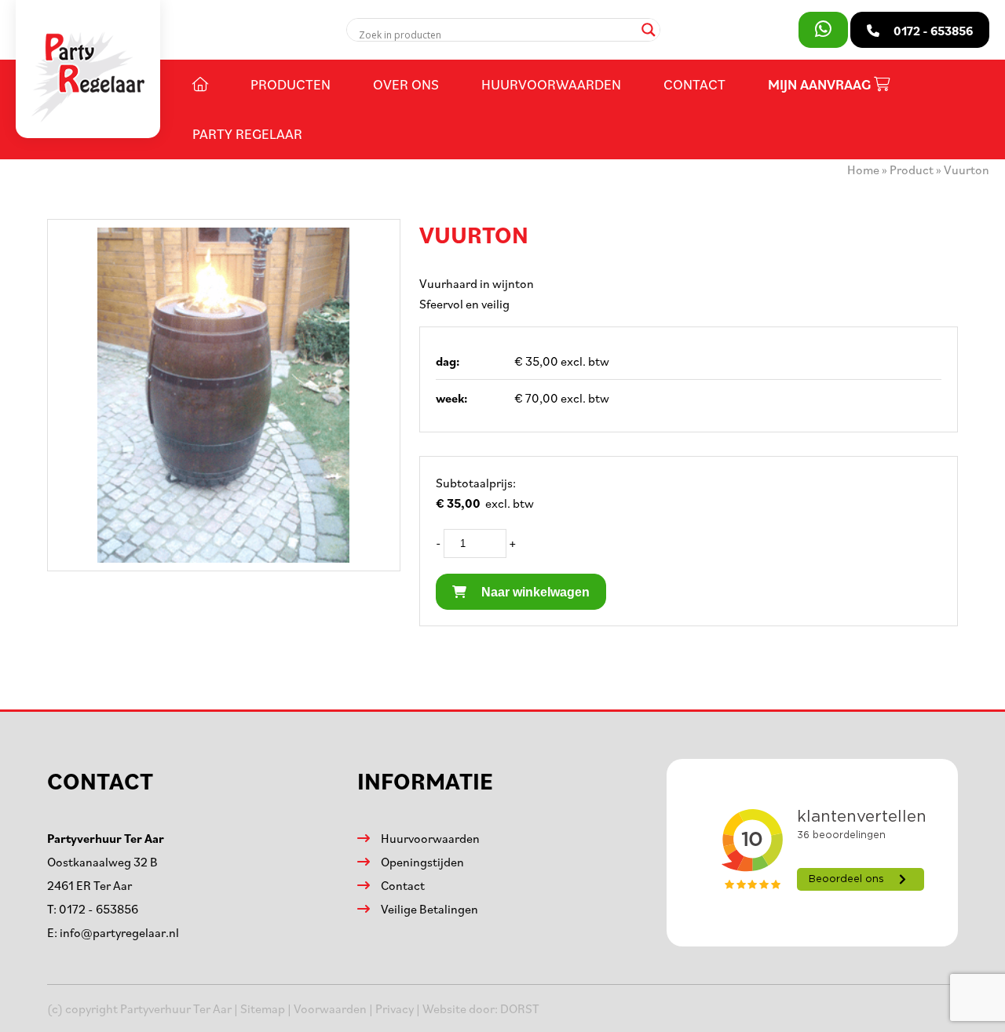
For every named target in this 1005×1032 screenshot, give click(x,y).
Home (863, 169)
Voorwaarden (330, 1008)
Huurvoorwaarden (551, 84)
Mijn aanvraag (821, 84)
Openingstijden (422, 862)
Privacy (394, 1008)
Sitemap (262, 1008)
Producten (290, 84)
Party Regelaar (247, 133)
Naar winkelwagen (534, 592)
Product (912, 169)
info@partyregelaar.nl (119, 932)
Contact (694, 84)
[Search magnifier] (649, 30)
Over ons (406, 84)
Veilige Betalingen (429, 909)
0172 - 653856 (98, 909)
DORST (519, 1008)
